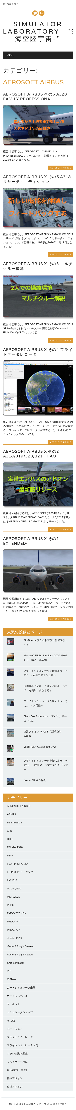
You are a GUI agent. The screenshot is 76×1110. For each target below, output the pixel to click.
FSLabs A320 (15, 847)
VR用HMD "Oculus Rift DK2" (40, 746)
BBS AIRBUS (14, 822)
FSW (10, 855)
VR (9, 971)
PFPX (10, 905)
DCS (9, 839)
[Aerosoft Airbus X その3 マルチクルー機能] (38, 316)
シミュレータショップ (20, 1012)
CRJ (9, 830)
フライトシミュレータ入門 (22, 1045)
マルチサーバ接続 (17, 1061)
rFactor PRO (14, 938)
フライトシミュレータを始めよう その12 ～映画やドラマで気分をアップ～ (46, 765)
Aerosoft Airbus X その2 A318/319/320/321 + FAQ (31, 454)
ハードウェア (15, 1028)
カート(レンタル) (17, 995)
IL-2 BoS (12, 880)
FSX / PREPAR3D (17, 863)
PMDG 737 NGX (16, 913)
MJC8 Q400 (14, 888)
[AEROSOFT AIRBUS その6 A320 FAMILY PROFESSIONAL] (38, 143)
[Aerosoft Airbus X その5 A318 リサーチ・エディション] (38, 226)
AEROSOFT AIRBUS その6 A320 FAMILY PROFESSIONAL (35, 96)
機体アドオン (15, 1078)
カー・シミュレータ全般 (21, 987)
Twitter (35, 13)
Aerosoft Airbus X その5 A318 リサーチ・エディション (37, 179)
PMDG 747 (13, 921)
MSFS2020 (13, 896)
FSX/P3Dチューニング (20, 872)
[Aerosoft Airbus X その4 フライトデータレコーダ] (38, 414)
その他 (11, 1020)
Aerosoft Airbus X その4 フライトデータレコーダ (38, 352)
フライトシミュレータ (20, 1037)
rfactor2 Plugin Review (20, 954)
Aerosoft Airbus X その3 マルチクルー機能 (38, 266)
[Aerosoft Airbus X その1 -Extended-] (38, 590)
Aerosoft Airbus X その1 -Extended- (32, 541)
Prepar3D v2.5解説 (35, 780)
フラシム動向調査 (17, 1053)
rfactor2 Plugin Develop (20, 946)
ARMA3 (11, 814)
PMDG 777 (13, 929)
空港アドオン (15, 1086)
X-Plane (11, 979)
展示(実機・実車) (17, 1070)
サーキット (13, 1004)
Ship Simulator (15, 962)
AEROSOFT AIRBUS (60, 167)
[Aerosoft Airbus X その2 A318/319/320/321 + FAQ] (38, 505)
